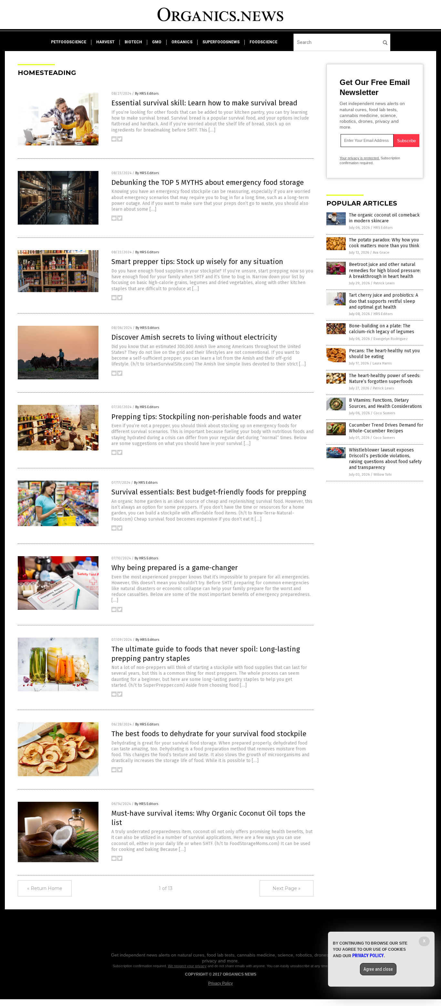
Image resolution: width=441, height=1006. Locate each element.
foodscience (263, 42)
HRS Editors (383, 228)
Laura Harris (382, 363)
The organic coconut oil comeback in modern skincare (384, 218)
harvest (105, 42)
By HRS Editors (147, 93)
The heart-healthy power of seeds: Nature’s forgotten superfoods (384, 378)
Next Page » (286, 888)
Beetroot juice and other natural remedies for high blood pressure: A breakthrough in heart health (385, 270)
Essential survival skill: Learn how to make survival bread (204, 103)
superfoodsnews (221, 42)
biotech (133, 42)
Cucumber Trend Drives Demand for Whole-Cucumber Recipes (386, 428)
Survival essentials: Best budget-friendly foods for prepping (208, 492)
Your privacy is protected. (360, 158)
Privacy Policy (220, 983)
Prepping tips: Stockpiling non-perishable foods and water (206, 416)
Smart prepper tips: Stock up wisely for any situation (197, 261)
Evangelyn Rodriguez (391, 339)
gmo (156, 42)
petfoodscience (68, 42)
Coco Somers (384, 413)
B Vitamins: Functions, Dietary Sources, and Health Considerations (385, 403)
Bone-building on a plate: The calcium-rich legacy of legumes (381, 328)
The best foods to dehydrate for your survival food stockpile (208, 733)
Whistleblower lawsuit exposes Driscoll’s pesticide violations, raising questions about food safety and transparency (385, 459)
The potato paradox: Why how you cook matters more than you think (384, 243)
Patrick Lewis (384, 283)
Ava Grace (381, 252)
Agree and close (378, 969)
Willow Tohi (383, 474)
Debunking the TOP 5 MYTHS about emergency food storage (207, 182)
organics (181, 42)
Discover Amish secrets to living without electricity (194, 337)
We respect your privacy (187, 966)
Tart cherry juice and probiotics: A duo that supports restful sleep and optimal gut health (383, 301)
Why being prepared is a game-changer (174, 567)
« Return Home (44, 888)
